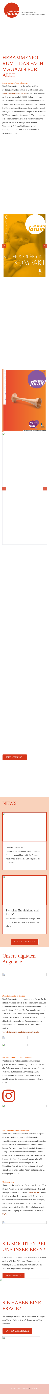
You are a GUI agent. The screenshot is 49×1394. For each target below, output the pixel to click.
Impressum (25, 1388)
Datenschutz (34, 1388)
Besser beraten (14, 847)
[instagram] (8, 1096)
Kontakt (13, 1388)
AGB (18, 1388)
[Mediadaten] (24, 1279)
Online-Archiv (33, 1192)
